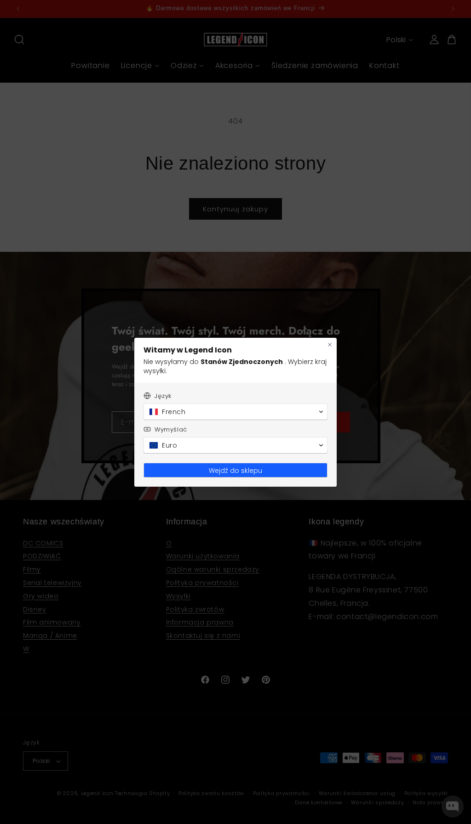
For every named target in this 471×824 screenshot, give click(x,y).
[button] (235, 411)
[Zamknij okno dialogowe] (330, 345)
